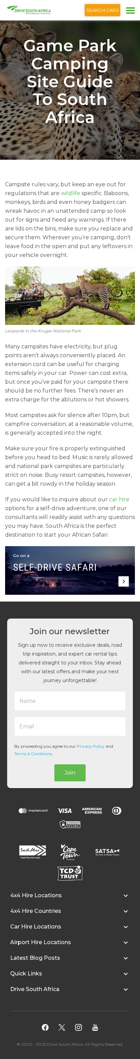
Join (70, 772)
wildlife (70, 193)
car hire (119, 499)
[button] (70, 899)
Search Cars (102, 10)
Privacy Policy (91, 746)
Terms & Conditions (33, 753)
